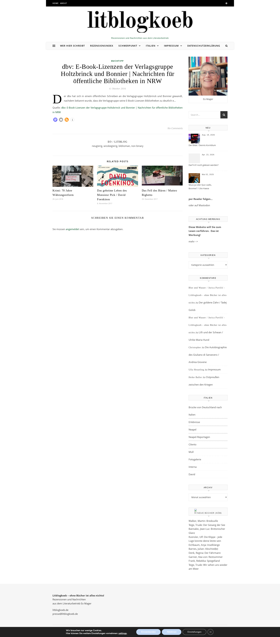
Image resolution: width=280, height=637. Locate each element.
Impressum (171, 45)
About (63, 3)
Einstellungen (194, 631)
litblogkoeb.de (60, 610)
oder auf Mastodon (199, 205)
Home (55, 3)
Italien (150, 45)
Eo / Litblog (118, 141)
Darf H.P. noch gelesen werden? (204, 165)
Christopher (195, 347)
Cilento (192, 444)
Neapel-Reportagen (199, 437)
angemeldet (72, 229)
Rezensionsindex (101, 45)
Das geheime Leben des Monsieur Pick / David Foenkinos (112, 195)
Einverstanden (148, 631)
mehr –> (193, 241)
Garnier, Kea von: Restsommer (206, 556)
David (192, 474)
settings (122, 633)
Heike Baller (195, 377)
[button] (55, 120)
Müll (191, 451)
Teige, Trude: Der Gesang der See (207, 525)
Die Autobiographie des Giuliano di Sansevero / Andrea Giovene (208, 355)
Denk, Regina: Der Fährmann (205, 552)
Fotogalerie (195, 459)
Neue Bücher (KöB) (209, 513)
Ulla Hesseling (196, 369)
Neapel (192, 429)
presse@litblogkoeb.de (65, 613)
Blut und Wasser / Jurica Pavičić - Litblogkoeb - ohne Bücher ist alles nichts (208, 295)
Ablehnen (171, 631)
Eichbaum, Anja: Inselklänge (204, 544)
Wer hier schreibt (72, 45)
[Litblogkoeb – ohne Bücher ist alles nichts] (140, 20)
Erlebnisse (194, 422)
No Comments (175, 128)
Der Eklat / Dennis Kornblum (202, 145)
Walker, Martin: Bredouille (203, 520)
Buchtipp (117, 61)
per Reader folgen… (201, 199)
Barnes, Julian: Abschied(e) (203, 548)
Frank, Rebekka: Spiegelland (204, 560)
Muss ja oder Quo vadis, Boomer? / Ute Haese (200, 186)
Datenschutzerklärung (203, 45)
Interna (193, 466)
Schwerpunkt (127, 45)
